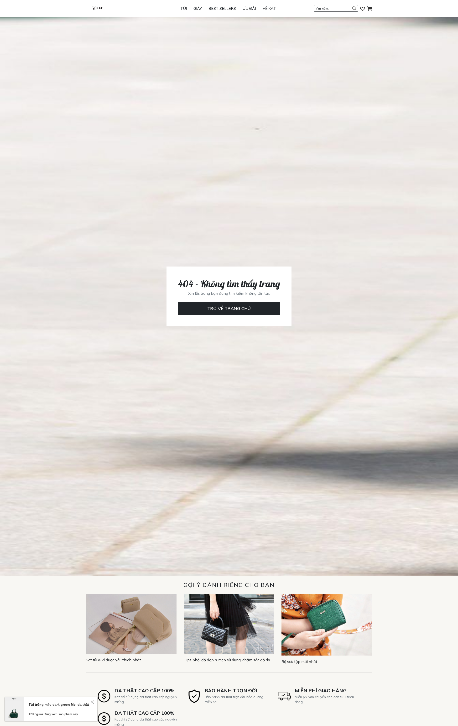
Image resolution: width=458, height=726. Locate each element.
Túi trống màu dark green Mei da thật (59, 704)
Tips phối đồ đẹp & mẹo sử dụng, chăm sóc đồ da (227, 659)
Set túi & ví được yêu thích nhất (113, 659)
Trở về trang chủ (229, 308)
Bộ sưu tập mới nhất (299, 661)
